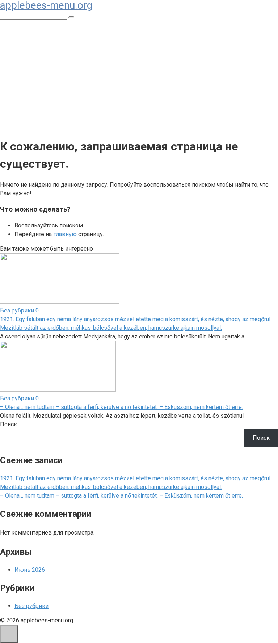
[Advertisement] (139, 79)
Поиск (8, 424)
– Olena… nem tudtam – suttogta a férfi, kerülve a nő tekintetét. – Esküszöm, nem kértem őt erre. (121, 407)
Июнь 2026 (29, 569)
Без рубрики (31, 605)
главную (65, 234)
